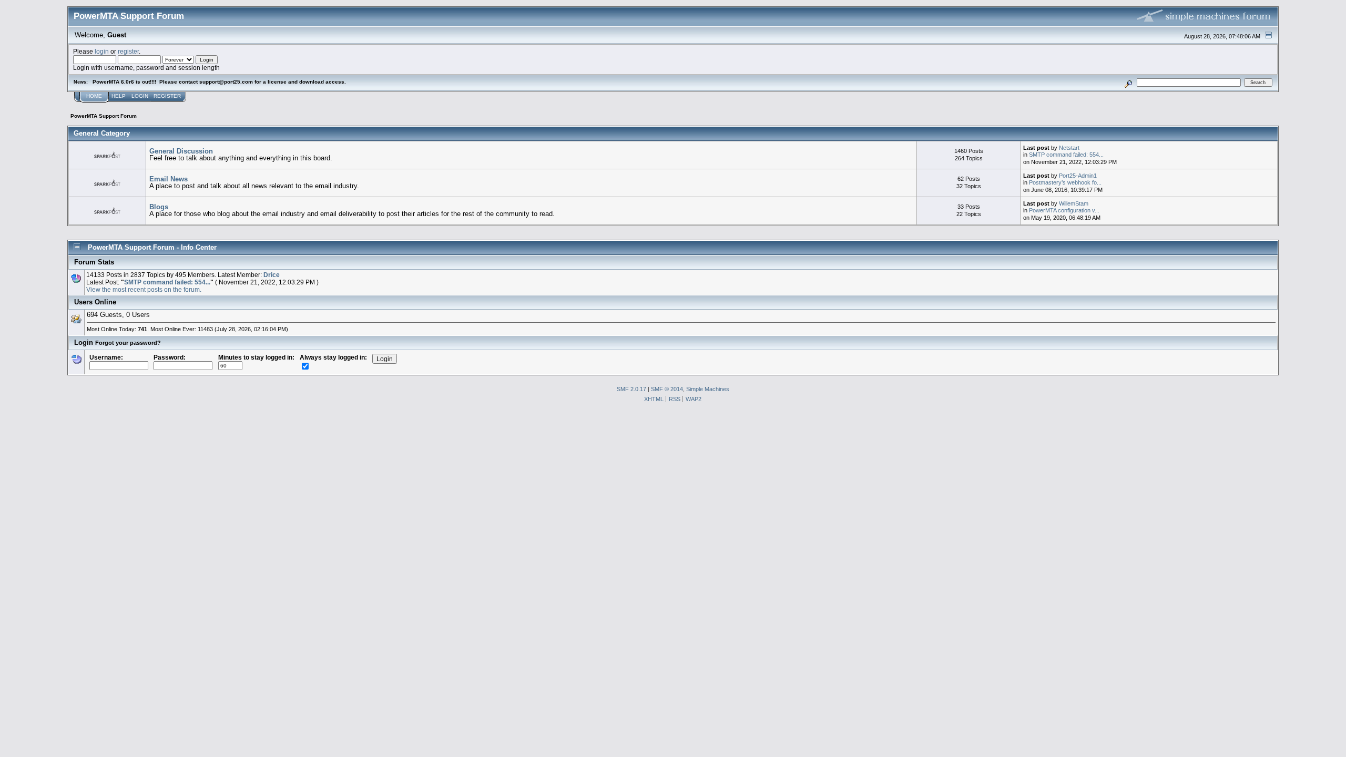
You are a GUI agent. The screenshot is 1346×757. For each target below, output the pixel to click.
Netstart (1069, 148)
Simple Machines (707, 389)
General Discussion (181, 151)
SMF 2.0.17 (631, 389)
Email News (168, 179)
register (128, 51)
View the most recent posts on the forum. (143, 289)
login (102, 51)
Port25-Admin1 (1078, 175)
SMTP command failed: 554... (1066, 154)
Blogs (158, 207)
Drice (271, 274)
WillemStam (1073, 203)
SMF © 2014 (667, 389)
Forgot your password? (128, 343)
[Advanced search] (1128, 82)
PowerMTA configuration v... (1064, 210)
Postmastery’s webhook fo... (1065, 182)
